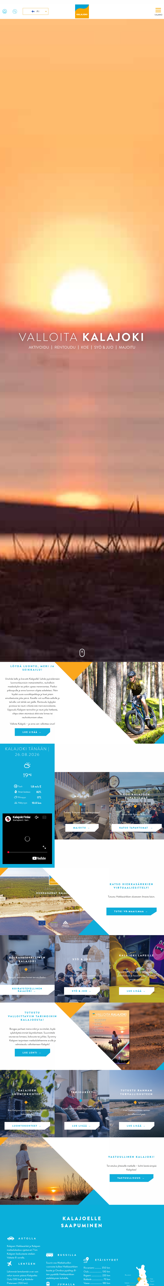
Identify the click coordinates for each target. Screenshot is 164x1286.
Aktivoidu (39, 347)
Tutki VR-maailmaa (129, 911)
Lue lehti (30, 1052)
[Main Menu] (158, 10)
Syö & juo (103, 347)
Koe (85, 347)
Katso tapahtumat (134, 827)
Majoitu (127, 347)
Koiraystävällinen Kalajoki (27, 989)
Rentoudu (65, 347)
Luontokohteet (24, 1125)
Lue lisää (30, 732)
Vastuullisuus (129, 1178)
